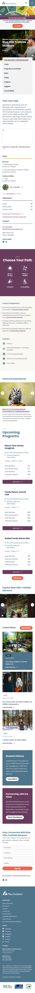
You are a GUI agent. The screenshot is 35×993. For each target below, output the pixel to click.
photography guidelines (18, 331)
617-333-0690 (7, 227)
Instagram (8, 934)
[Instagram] (6, 242)
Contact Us (5, 911)
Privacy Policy (6, 914)
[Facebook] (3, 242)
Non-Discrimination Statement (11, 922)
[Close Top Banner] (33, 8)
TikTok (7, 942)
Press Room (6, 906)
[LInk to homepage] (9, 2)
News (6, 73)
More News (26, 628)
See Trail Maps (15, 187)
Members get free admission (11, 214)
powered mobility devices (20, 309)
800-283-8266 (7, 960)
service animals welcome (14, 317)
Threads (7, 939)
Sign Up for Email (7, 903)
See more (17, 578)
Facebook (8, 929)
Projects (7, 82)
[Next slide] (32, 393)
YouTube (8, 931)
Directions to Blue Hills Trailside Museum (16, 147)
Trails (6, 64)
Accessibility (9, 91)
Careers (4, 909)
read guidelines (10, 193)
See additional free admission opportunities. (14, 217)
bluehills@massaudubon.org (12, 229)
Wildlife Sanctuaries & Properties (15, 39)
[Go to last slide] (2, 393)
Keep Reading (10, 667)
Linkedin (7, 936)
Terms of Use (6, 919)
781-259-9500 (6, 958)
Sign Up (17, 868)
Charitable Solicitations (9, 916)
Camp (6, 78)
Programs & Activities (12, 69)
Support (7, 86)
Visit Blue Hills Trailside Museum (16, 60)
